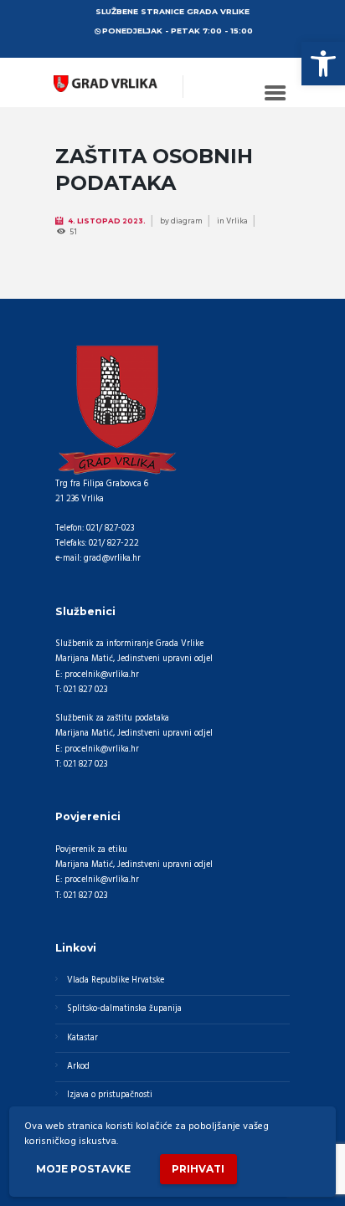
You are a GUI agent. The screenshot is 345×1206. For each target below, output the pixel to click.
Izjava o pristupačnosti (109, 1095)
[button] (323, 63)
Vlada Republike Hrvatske (115, 980)
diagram (187, 221)
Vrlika (237, 221)
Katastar (82, 1038)
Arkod (78, 1067)
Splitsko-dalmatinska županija (124, 1009)
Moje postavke (83, 1168)
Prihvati (198, 1168)
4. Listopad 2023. (107, 221)
